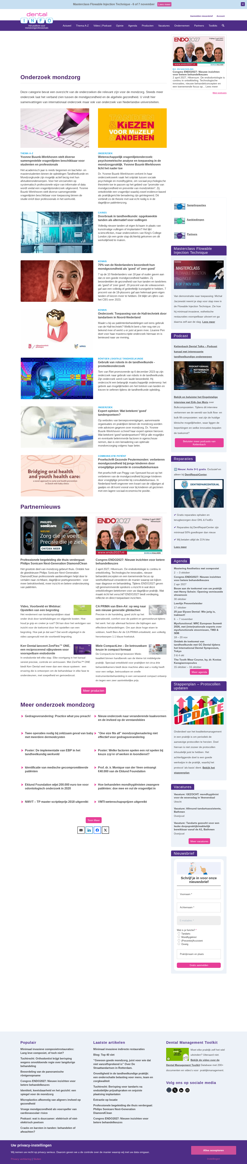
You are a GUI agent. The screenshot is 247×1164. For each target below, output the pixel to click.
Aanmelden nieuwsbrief (201, 16)
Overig (184, 944)
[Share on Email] (81, 830)
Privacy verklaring (21, 1159)
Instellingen (213, 1159)
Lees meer (164, 4)
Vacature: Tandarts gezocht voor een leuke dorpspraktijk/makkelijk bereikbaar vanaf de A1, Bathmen (196, 826)
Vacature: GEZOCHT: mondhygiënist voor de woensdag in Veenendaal (196, 796)
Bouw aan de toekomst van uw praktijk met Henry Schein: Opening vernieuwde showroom (198, 591)
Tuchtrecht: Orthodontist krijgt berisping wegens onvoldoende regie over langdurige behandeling (47, 1062)
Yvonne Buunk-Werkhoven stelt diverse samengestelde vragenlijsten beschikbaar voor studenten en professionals (52, 160)
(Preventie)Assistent (192, 940)
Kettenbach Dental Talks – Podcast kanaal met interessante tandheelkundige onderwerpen (195, 351)
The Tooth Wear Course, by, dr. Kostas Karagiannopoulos (197, 661)
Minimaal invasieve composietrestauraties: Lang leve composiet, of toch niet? (47, 1051)
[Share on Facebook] (97, 830)
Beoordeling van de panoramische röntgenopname (42, 1073)
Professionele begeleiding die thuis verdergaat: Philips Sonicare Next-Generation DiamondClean (53, 561)
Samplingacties (196, 205)
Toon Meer (94, 820)
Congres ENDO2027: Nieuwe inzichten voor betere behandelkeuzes (130, 561)
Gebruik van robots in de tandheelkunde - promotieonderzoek (126, 364)
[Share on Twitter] (105, 830)
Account (221, 16)
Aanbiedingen (195, 219)
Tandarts (185, 933)
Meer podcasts (220, 93)
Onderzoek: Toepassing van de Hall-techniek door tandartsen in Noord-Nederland (132, 315)
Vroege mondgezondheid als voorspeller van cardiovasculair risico (48, 1111)
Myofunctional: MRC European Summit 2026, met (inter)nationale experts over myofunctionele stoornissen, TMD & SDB (198, 628)
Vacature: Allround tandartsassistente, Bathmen (197, 810)
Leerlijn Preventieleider (188, 603)
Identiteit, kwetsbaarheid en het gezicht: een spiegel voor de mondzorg (48, 1092)
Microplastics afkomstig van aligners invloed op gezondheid (50, 1101)
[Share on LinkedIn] (89, 830)
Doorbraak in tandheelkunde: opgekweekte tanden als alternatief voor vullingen (127, 218)
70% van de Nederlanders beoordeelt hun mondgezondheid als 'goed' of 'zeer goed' (126, 266)
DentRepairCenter (196, 474)
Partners (192, 234)
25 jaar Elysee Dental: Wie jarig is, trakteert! (195, 613)
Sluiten (37, 1159)
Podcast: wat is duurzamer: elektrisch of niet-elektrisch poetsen (49, 1120)
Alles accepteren (213, 1150)
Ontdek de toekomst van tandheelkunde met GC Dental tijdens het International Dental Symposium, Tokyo (197, 646)
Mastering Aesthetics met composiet (196, 568)
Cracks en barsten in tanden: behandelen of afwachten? (47, 1129)
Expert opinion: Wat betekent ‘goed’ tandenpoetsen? (122, 412)
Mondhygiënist (189, 937)
